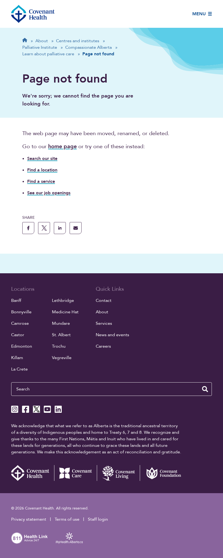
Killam (17, 358)
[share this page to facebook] (28, 228)
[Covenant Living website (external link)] (118, 473)
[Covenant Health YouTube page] (47, 409)
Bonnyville (21, 312)
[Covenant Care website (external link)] (75, 473)
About (102, 312)
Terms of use (67, 519)
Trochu (59, 346)
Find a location (42, 170)
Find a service (41, 181)
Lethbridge (63, 301)
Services (104, 323)
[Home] (33, 14)
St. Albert (61, 335)
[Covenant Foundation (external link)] (161, 473)
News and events (112, 335)
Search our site (42, 159)
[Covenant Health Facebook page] (25, 409)
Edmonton (21, 346)
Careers (103, 346)
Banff (16, 301)
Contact (104, 301)
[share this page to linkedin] (60, 228)
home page (62, 146)
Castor (17, 335)
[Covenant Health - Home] (32, 473)
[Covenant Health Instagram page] (14, 409)
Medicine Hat (65, 312)
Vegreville (62, 358)
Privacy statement (28, 519)
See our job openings (48, 193)
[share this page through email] (76, 228)
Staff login (98, 519)
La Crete (19, 369)
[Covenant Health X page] (36, 409)
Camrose (20, 323)
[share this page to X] (44, 228)
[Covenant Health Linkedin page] (58, 409)
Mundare (61, 323)
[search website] (205, 389)
